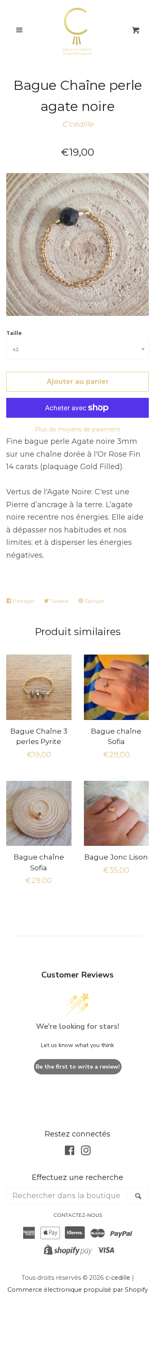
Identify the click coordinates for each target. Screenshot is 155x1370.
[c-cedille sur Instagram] (86, 1151)
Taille (14, 333)
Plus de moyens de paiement (77, 429)
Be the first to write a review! (78, 1067)
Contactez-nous (77, 1215)
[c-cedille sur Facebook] (69, 1151)
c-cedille (117, 1277)
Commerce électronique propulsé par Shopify (77, 1289)
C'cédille (77, 124)
